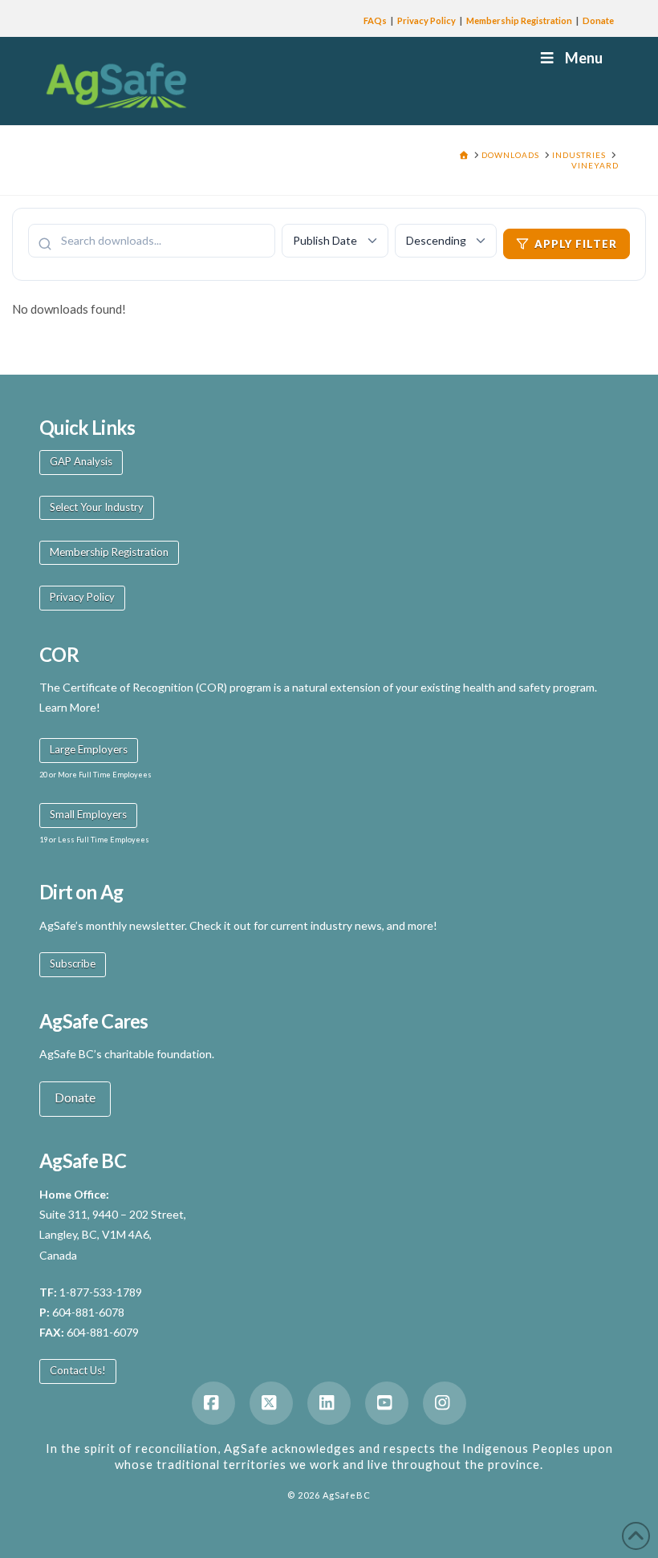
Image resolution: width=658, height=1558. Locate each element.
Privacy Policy (426, 20)
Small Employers (88, 814)
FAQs (375, 20)
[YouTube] (386, 1403)
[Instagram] (444, 1403)
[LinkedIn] (329, 1403)
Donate (598, 20)
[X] (271, 1403)
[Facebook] (213, 1403)
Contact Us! (78, 1370)
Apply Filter (575, 243)
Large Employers (89, 749)
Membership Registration (519, 20)
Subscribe (72, 963)
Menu (584, 58)
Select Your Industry (97, 507)
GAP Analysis (81, 461)
